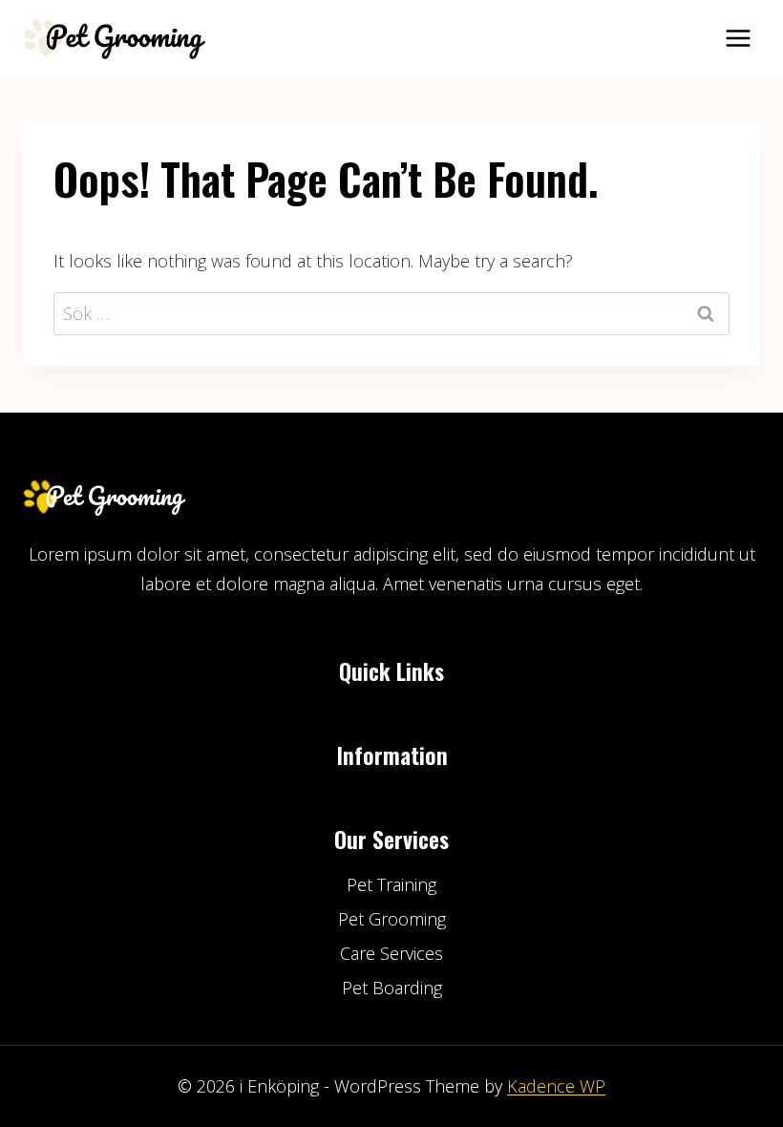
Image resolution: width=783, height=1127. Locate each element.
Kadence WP (556, 1085)
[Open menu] (737, 37)
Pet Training (391, 884)
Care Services (391, 953)
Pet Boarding (392, 987)
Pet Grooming (392, 918)
